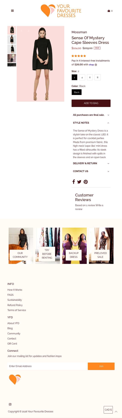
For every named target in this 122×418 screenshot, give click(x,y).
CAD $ (108, 409)
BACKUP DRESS (74, 255)
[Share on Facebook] (73, 182)
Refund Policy (15, 305)
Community (13, 333)
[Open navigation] (12, 11)
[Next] (28, 30)
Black (76, 92)
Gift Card (12, 343)
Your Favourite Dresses (40, 411)
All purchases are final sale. (88, 115)
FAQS (10, 294)
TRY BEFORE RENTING (47, 254)
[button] (79, 56)
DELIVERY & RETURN (85, 163)
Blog (10, 328)
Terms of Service (16, 310)
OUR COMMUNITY (20, 255)
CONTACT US (80, 171)
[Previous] (21, 30)
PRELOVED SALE (100, 255)
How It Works (14, 289)
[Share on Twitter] (79, 182)
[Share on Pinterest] (86, 182)
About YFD (13, 323)
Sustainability (14, 300)
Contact (11, 338)
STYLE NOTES (81, 122)
